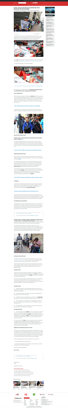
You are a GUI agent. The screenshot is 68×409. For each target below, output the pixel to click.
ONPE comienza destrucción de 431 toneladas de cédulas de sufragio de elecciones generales (24, 388)
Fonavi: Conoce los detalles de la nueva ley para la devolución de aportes (22, 371)
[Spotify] (52, 3)
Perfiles (28, 0)
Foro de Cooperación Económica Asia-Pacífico (47, 401)
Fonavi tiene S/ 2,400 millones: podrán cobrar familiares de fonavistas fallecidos (23, 374)
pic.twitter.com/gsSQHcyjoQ (26, 356)
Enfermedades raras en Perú (45, 399)
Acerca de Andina (33, 406)
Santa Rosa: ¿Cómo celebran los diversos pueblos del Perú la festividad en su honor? (50, 17)
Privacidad (39, 406)
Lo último (25, 400)
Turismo (40, 0)
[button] (13, 384)
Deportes (31, 401)
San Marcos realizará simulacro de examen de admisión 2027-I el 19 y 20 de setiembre (50, 42)
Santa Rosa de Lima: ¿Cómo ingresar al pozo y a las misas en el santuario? (50, 20)
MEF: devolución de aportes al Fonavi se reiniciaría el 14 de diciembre (22, 375)
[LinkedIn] (46, 3)
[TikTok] (54, 3)
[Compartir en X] (19, 389)
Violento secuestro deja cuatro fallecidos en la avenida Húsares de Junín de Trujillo (50, 45)
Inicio (24, 399)
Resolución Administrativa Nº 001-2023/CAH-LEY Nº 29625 (31, 61)
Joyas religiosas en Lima (44, 400)
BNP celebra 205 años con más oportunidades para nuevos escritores (40, 387)
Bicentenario (25, 0)
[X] (45, 3)
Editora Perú (29, 406)
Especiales (31, 0)
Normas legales (36, 0)
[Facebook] (43, 3)
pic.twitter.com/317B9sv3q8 (27, 213)
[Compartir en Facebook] (18, 389)
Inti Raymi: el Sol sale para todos (45, 404)
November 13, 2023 (34, 215)
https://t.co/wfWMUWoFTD (19, 356)
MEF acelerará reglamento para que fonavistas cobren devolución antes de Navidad (24, 372)
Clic (30, 402)
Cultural (31, 399)
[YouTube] (48, 3)
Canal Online (37, 399)
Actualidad (28, 5)
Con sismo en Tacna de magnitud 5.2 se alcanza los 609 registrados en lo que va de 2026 (50, 29)
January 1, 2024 (34, 358)
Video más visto (49, 7)
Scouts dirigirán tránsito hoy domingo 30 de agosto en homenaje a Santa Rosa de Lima (50, 23)
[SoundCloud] (51, 3)
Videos (36, 400)
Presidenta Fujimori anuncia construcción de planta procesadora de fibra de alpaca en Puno (16, 387)
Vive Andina (43, 0)
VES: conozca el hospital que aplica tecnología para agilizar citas (32, 387)
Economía (25, 402)
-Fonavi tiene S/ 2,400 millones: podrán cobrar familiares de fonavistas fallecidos (28, 86)
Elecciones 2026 (43, 398)
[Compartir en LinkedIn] (20, 389)
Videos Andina (16, 379)
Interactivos (37, 402)
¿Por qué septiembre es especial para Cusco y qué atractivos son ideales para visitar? (50, 32)
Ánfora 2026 (31, 400)
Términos (37, 406)
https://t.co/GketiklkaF (21, 213)
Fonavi (36, 203)
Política (25, 401)
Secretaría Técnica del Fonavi (19, 260)
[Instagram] (49, 3)
